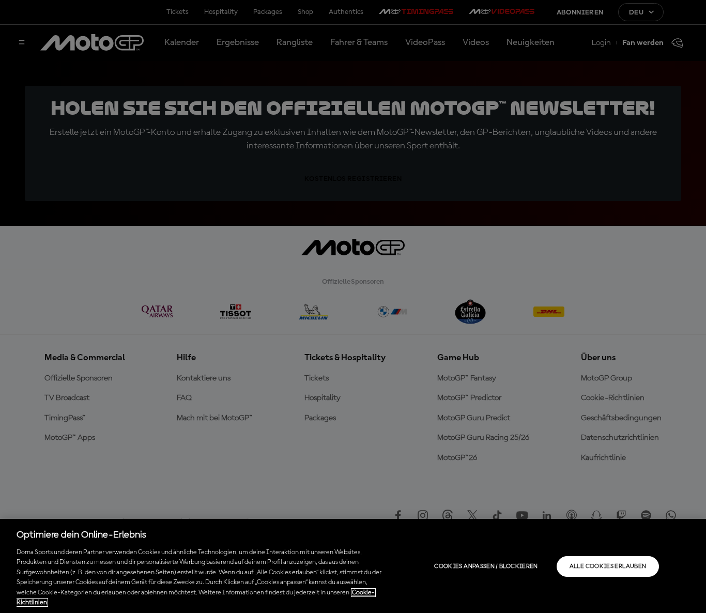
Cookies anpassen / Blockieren (486, 566)
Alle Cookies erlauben (608, 566)
